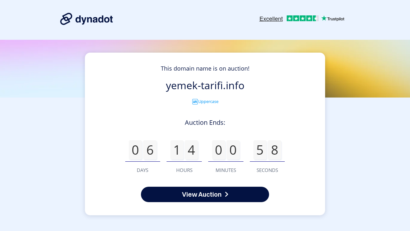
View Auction (202, 194)
